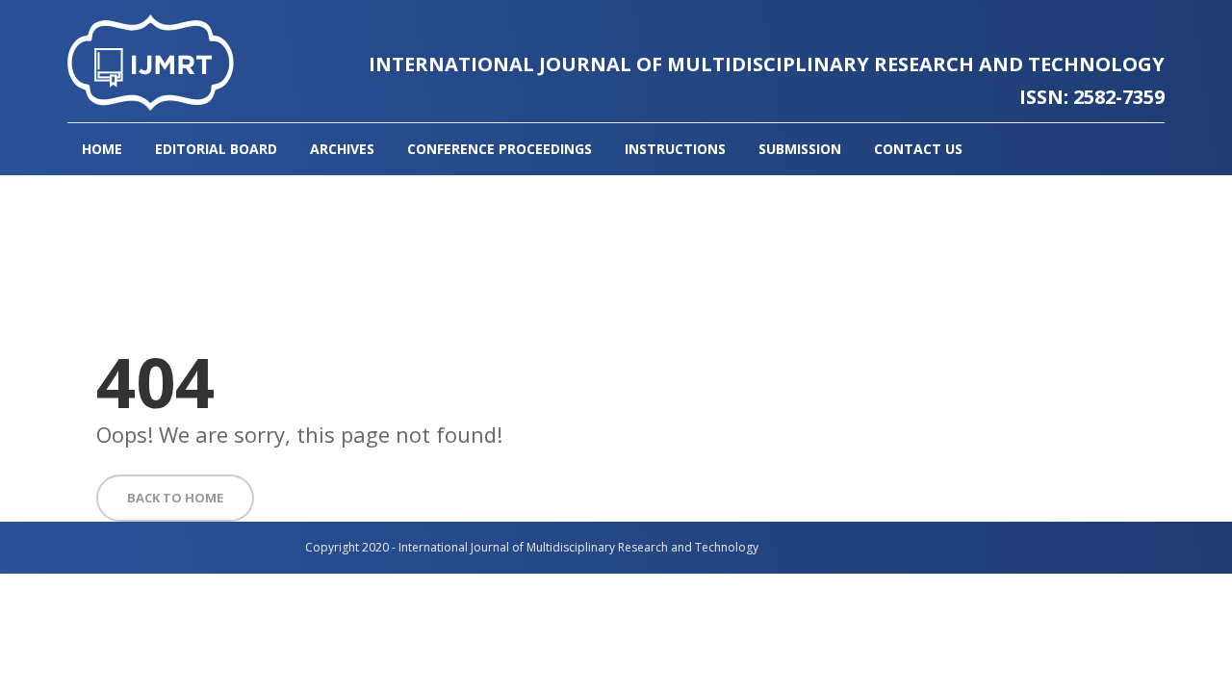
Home (102, 149)
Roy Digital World (881, 547)
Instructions (675, 149)
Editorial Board (216, 149)
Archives (342, 149)
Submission (799, 149)
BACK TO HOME (175, 497)
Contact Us (918, 149)
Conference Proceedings (499, 149)
